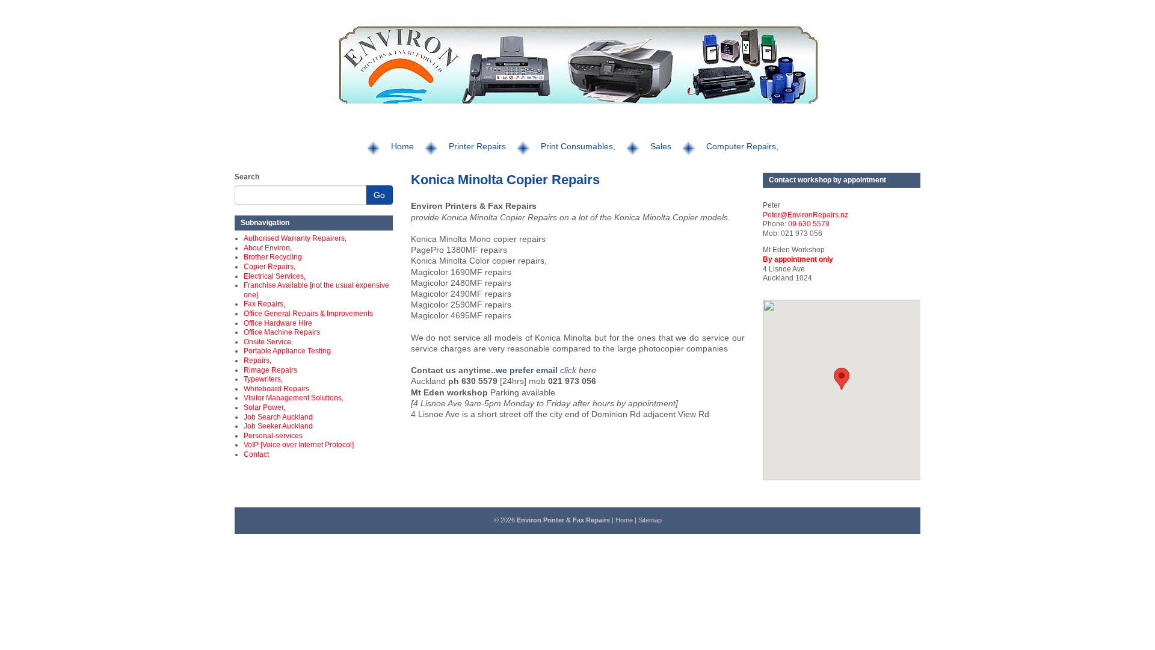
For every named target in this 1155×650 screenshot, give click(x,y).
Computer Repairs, (742, 146)
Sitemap (650, 520)
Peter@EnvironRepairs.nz (805, 215)
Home (402, 146)
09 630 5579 (809, 224)
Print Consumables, (578, 146)
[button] (841, 379)
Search (247, 177)
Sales (660, 146)
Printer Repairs (477, 146)
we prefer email (528, 370)
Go (379, 195)
